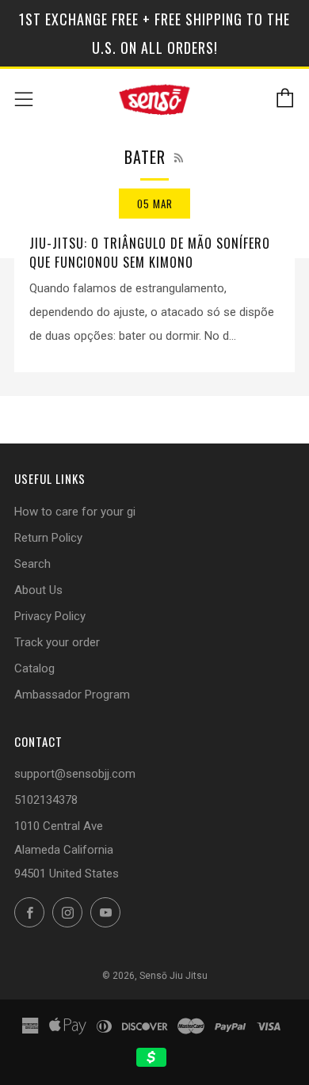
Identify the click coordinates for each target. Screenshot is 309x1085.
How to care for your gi (74, 511)
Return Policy (48, 538)
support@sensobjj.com (74, 774)
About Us (38, 590)
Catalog (34, 668)
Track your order (57, 642)
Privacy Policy (50, 616)
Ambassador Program (72, 694)
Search (32, 564)
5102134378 (46, 800)
